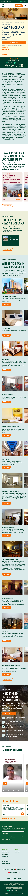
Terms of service (6, 863)
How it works (18, 851)
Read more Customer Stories (8, 818)
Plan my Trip (19, 5)
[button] (3, 790)
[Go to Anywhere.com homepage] (3, 5)
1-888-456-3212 (7, 1)
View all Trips (7, 205)
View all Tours (7, 249)
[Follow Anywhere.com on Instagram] (20, 878)
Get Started (8, 713)
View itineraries (5, 49)
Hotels (3, 52)
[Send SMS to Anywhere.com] (10, 878)
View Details (17, 199)
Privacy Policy (9, 839)
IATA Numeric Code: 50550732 (14, 883)
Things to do (5, 47)
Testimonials (5, 851)
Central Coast (18, 22)
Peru (3, 22)
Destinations (9, 22)
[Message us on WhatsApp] (12, 878)
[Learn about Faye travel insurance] (11, 66)
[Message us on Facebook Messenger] (15, 879)
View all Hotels (7, 679)
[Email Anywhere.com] (8, 878)
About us (17, 853)
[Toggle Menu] (25, 6)
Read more (4, 39)
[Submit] (23, 833)
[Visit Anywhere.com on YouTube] (18, 878)
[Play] (5, 783)
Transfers (4, 54)
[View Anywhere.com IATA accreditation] (6, 65)
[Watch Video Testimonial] (19, 195)
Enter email (5, 833)
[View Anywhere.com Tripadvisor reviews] (18, 63)
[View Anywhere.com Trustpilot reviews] (23, 1)
